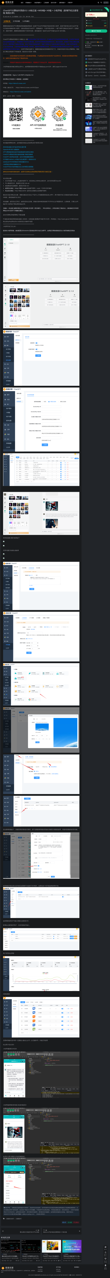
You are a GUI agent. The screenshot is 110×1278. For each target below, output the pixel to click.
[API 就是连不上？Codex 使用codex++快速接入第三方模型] (88, 99)
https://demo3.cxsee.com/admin (20, 92)
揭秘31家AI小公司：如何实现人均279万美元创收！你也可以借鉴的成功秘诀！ (100, 111)
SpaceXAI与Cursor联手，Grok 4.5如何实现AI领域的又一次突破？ (100, 117)
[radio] (56, 31)
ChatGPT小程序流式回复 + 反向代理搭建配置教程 (18, 157)
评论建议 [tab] (26, 21)
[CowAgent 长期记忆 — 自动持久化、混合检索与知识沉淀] (88, 135)
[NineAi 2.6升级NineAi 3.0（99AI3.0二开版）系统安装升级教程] (31, 1246)
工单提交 (58, 1271)
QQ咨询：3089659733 (76, 1275)
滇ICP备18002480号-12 (64, 1275)
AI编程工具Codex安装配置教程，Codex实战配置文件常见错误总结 (100, 129)
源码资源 (61, 2)
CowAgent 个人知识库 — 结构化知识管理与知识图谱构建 (100, 140)
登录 (106, 2)
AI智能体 (28, 2)
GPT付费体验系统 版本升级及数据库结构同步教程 (18, 152)
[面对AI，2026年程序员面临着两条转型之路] (88, 87)
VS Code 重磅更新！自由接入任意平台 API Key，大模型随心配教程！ (100, 93)
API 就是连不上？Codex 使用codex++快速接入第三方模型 (100, 99)
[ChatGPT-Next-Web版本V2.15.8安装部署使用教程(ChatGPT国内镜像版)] (51, 1246)
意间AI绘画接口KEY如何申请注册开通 (14, 147)
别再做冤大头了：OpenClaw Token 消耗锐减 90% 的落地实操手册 (100, 105)
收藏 (71, 1222)
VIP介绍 (58, 1269)
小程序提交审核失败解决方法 (12, 164)
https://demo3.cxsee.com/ (17, 83)
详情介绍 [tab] (7, 21)
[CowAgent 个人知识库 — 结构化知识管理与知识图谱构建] (88, 141)
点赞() (77, 1222)
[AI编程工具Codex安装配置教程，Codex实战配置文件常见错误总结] (88, 129)
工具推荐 (46, 2)
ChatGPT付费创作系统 (10, 154)
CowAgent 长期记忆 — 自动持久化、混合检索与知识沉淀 (100, 135)
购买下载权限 (97, 31)
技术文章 (53, 2)
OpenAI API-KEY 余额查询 (11, 149)
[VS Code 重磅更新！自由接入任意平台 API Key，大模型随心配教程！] (88, 93)
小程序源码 (37, 2)
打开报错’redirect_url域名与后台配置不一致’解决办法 (19, 159)
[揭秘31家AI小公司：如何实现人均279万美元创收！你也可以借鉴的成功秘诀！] (88, 111)
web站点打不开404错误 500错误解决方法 (16, 162)
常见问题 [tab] (17, 21)
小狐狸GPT (18, 1218)
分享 (65, 1222)
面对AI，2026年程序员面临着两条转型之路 (99, 86)
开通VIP (70, 2)
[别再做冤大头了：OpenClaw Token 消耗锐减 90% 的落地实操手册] (88, 105)
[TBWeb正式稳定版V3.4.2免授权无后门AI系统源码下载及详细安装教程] (71, 1246)
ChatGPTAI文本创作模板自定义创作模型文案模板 (18, 167)
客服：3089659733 (91, 42)
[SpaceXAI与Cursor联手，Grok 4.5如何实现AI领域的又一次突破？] (88, 117)
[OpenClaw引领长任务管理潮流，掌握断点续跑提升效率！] (88, 123)
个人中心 (40, 1269)
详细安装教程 (28, 154)
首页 (22, 2)
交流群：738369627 (92, 45)
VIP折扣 (97, 19)
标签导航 (40, 1271)
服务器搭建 (20, 154)
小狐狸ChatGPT (10, 1218)
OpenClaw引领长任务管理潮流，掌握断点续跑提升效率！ (100, 123)
